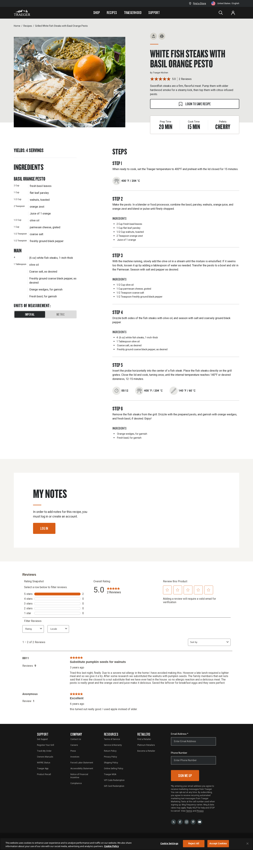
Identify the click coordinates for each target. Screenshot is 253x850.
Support (154, 13)
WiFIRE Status (43, 762)
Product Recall (44, 774)
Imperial (30, 314)
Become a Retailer (146, 751)
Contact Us (75, 739)
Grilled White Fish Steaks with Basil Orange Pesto (61, 25)
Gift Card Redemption (114, 786)
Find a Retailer (144, 739)
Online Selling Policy (113, 768)
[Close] (247, 843)
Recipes (112, 13)
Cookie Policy (111, 846)
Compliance (76, 783)
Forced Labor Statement (81, 762)
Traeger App (42, 768)
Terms (189, 811)
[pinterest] (193, 821)
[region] (126, 844)
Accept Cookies (218, 843)
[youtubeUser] (199, 821)
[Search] (221, 13)
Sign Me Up (185, 775)
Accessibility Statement (81, 768)
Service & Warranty (113, 745)
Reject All (193, 843)
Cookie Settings (169, 843)
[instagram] (186, 821)
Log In (44, 528)
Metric (60, 314)
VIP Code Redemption (114, 780)
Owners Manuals (45, 757)
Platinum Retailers (146, 745)
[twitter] (173, 821)
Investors (74, 757)
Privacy (200, 811)
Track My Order (44, 751)
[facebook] (180, 821)
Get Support (42, 739)
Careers (74, 745)
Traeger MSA (110, 774)
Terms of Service (112, 739)
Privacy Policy (110, 757)
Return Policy (110, 751)
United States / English (228, 3)
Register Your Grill (45, 745)
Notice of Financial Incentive (79, 776)
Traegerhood (132, 13)
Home (17, 25)
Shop (96, 13)
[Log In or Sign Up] (233, 12)
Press (73, 751)
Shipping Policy (111, 762)
